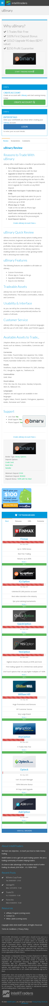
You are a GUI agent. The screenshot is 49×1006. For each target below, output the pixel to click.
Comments (26, 141)
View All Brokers (24, 831)
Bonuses (18, 521)
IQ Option (24, 581)
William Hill (24, 694)
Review (5, 141)
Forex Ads (10, 900)
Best (7, 521)
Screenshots (15, 141)
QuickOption (24, 623)
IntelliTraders (19, 3)
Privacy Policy (36, 1002)
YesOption (24, 651)
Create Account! (23, 102)
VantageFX (10, 885)
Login (24, 126)
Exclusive (40, 521)
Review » (24, 562)
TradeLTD (10, 892)
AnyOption (24, 736)
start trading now (23, 71)
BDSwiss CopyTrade (13, 877)
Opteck (24, 769)
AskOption (24, 811)
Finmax (24, 538)
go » (24, 564)
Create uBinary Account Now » (24, 223)
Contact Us (10, 916)
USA (29, 521)
